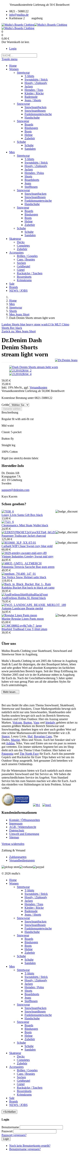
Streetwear (15, 307)
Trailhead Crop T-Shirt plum (24, 629)
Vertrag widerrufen (13, 843)
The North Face (29, 753)
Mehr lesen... (10, 692)
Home (13, 300)
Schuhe (21, 956)
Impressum (15, 823)
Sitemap (14, 837)
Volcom (17, 722)
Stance (6, 736)
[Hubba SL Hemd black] (25, 594)
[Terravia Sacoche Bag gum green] (22, 563)
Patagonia (7, 753)
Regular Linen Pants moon (23, 618)
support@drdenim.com (15, 490)
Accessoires (16, 1066)
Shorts (13, 311)
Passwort (7, 1131)
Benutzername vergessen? (25, 1149)
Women (14, 883)
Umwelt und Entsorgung (24, 833)
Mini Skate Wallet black (25, 525)
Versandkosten (38, 387)
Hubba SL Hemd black (24, 598)
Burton (27, 722)
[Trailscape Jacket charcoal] (30, 532)
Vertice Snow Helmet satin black (24, 577)
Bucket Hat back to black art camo (28, 587)
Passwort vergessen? (14, 1135)
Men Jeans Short (19, 314)
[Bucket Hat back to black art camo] (26, 584)
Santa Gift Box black (22, 515)
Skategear (15, 1053)
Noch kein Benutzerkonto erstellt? (29, 1145)
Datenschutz (16, 830)
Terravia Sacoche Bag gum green (28, 566)
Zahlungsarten (17, 857)
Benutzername (10, 1127)
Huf (30, 736)
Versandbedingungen (22, 860)
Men (12, 304)
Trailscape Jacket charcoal (24, 535)
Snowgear (23, 935)
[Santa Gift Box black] (8, 511)
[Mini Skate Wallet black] (8, 521)
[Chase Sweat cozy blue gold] (19, 542)
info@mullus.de (19, 14)
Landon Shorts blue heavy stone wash (25, 324)
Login (12, 48)
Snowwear (23, 918)
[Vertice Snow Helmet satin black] (19, 573)
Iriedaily (50, 722)
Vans (36, 722)
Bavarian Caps (43, 736)
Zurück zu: (19, 331)
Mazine (15, 739)
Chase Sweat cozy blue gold (27, 546)
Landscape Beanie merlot (22, 608)
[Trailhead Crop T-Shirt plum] (22, 625)
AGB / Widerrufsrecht (22, 827)
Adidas (10, 743)
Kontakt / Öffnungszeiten (24, 820)
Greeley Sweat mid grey (27, 556)
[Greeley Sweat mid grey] (24, 553)
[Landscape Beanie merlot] (34, 605)
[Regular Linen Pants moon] (19, 615)
